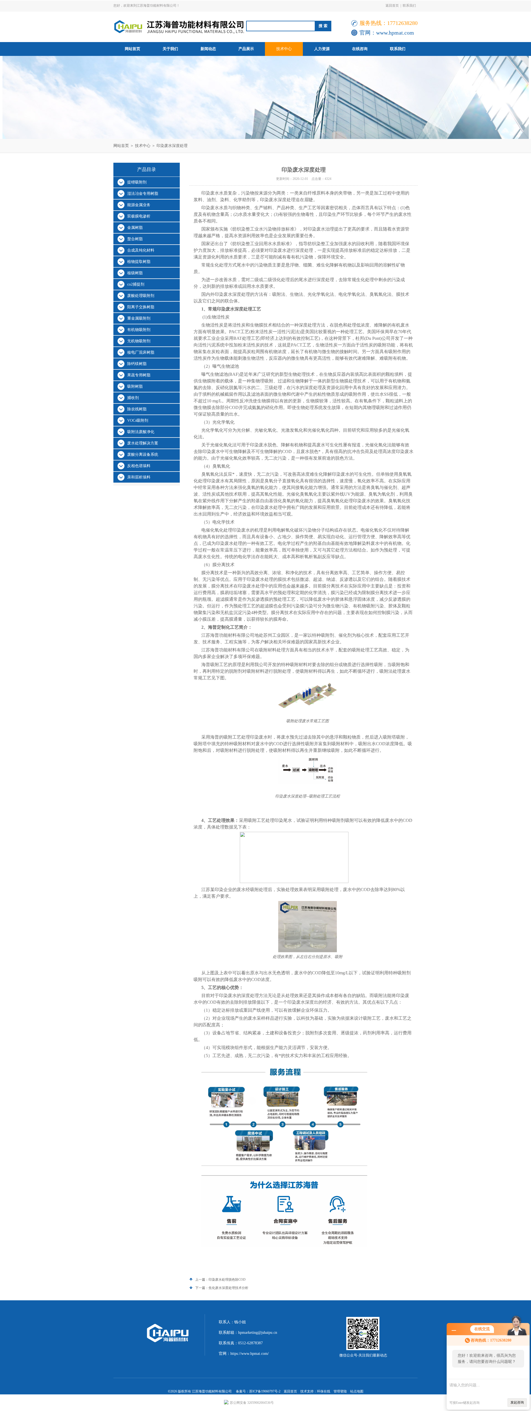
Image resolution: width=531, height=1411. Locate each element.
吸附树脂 (135, 386)
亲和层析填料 (138, 477)
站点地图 (356, 1391)
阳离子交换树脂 (140, 307)
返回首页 (392, 5)
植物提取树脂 (138, 262)
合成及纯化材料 (140, 250)
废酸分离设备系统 (142, 454)
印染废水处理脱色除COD (227, 1279)
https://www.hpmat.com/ (249, 1354)
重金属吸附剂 (138, 318)
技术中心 (284, 49)
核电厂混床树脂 (140, 352)
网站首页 (132, 49)
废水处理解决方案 (142, 443)
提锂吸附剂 (137, 182)
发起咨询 (517, 1402)
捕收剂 (133, 398)
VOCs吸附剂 (137, 420)
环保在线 (323, 1391)
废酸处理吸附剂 (140, 296)
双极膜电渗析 (138, 216)
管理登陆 (340, 1391)
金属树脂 (135, 228)
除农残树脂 (137, 409)
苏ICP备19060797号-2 (264, 1391)
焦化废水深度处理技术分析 (228, 1288)
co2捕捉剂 (135, 284)
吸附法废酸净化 (140, 432)
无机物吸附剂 (138, 341)
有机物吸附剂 (138, 330)
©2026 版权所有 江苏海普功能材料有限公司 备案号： (208, 1391)
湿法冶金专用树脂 (142, 193)
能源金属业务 (138, 205)
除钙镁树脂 (137, 364)
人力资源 (322, 49)
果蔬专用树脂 (138, 375)
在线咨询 (360, 49)
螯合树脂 (135, 239)
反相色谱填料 (138, 466)
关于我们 (170, 49)
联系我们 (409, 5)
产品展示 (246, 49)
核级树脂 (135, 273)
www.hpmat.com (395, 33)
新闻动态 (208, 49)
